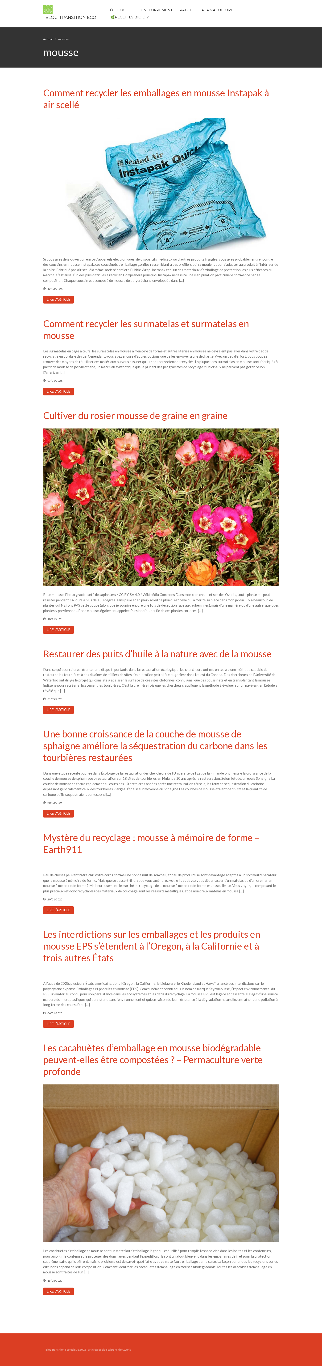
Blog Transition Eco (70, 17)
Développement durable (165, 10)
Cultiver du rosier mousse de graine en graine (135, 415)
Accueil (48, 39)
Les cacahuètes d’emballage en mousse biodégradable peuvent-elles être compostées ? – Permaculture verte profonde (153, 1059)
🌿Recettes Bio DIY (129, 17)
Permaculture (217, 10)
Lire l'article (58, 299)
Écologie (119, 10)
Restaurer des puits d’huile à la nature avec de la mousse (157, 653)
